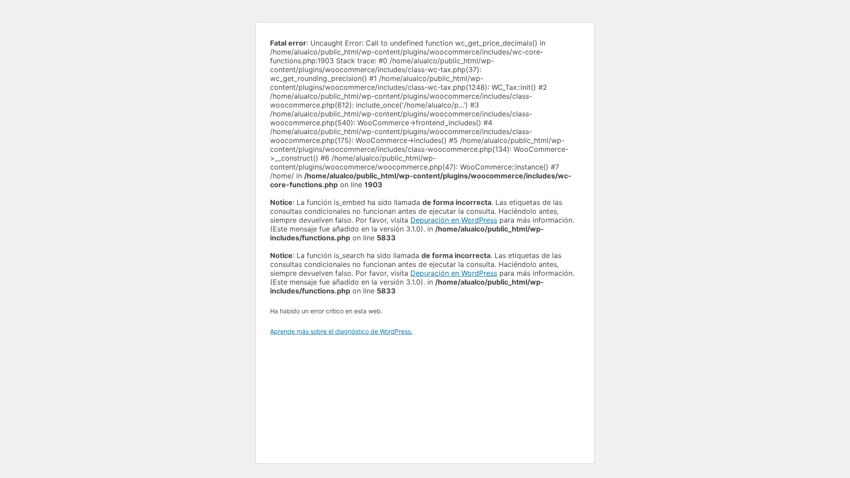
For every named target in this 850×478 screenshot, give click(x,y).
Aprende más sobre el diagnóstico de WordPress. (341, 331)
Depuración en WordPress (453, 220)
